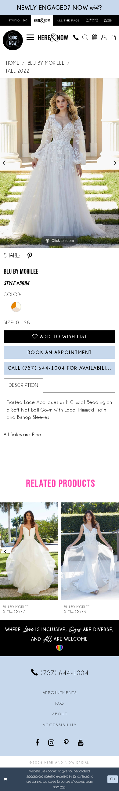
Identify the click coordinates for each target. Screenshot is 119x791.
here (62, 787)
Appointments (60, 693)
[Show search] (85, 37)
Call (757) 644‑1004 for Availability (60, 368)
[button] (30, 37)
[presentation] (29, 551)
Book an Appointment (59, 352)
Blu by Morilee (46, 63)
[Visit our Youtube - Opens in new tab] (81, 742)
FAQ (60, 703)
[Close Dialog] (5, 779)
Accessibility (60, 725)
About (60, 714)
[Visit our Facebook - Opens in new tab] (37, 742)
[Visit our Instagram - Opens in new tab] (52, 742)
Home (13, 63)
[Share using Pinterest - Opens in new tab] (29, 255)
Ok (112, 779)
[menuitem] (30, 37)
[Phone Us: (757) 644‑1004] (75, 37)
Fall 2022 (18, 71)
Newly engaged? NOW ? (59, 7)
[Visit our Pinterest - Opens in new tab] (66, 742)
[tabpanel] (59, 163)
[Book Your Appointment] (94, 37)
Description (24, 385)
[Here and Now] (53, 37)
